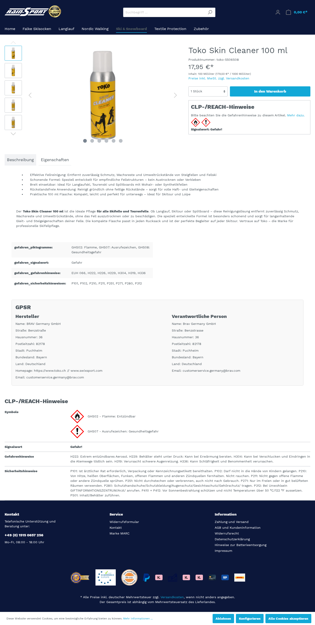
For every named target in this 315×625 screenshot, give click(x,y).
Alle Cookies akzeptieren (288, 618)
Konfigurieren (250, 618)
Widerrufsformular (124, 522)
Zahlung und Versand (232, 522)
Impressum (223, 551)
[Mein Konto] (278, 12)
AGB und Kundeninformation (238, 527)
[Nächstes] (175, 95)
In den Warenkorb (270, 91)
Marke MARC (120, 533)
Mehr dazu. (296, 115)
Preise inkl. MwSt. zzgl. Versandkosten (218, 78)
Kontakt (116, 527)
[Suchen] (210, 12)
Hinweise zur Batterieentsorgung (240, 545)
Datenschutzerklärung (232, 539)
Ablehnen (223, 618)
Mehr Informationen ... (138, 618)
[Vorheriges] (30, 95)
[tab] (20, 160)
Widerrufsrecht (227, 533)
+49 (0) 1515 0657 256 (24, 535)
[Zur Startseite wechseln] (33, 11)
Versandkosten (172, 597)
